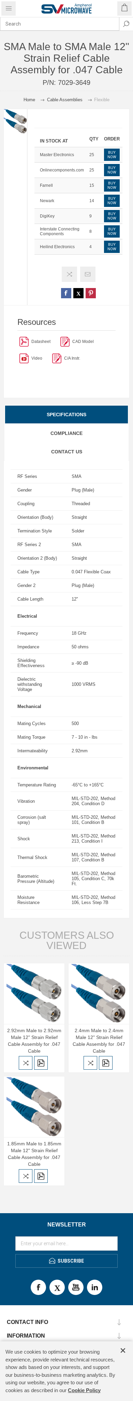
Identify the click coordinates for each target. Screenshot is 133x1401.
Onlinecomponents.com (62, 170)
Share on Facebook (66, 293)
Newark (47, 200)
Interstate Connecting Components (59, 231)
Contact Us (66, 451)
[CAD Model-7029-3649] (65, 341)
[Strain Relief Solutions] (24, 358)
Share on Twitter (78, 293)
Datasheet (40, 341)
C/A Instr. (72, 358)
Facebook (38, 1287)
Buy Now (111, 154)
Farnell (46, 185)
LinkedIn (94, 1287)
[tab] (66, 414)
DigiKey (47, 216)
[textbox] (59, 24)
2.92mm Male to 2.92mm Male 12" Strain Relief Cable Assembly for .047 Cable (34, 1041)
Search (126, 24)
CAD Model (83, 341)
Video (36, 358)
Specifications (66, 414)
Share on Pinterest (91, 293)
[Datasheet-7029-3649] (24, 341)
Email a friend (87, 274)
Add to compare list (69, 274)
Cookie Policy (84, 1390)
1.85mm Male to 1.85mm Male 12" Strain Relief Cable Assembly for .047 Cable (34, 1154)
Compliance (66, 433)
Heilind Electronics (57, 246)
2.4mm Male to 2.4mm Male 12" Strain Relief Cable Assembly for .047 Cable (99, 1041)
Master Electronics (57, 154)
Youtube (76, 1287)
